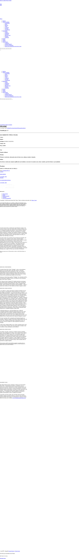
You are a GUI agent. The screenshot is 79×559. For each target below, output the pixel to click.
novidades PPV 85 (6, 170)
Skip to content (3, 0)
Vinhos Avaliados (8, 124)
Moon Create (34, 200)
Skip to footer (8, 0)
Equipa (3, 194)
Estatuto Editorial (5, 196)
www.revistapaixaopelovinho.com (19, 397)
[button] (8, 128)
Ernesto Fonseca (11, 551)
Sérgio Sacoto (17, 551)
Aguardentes (2, 124)
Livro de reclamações (6, 198)
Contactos (4, 197)
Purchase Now (3, 558)
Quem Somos (5, 193)
